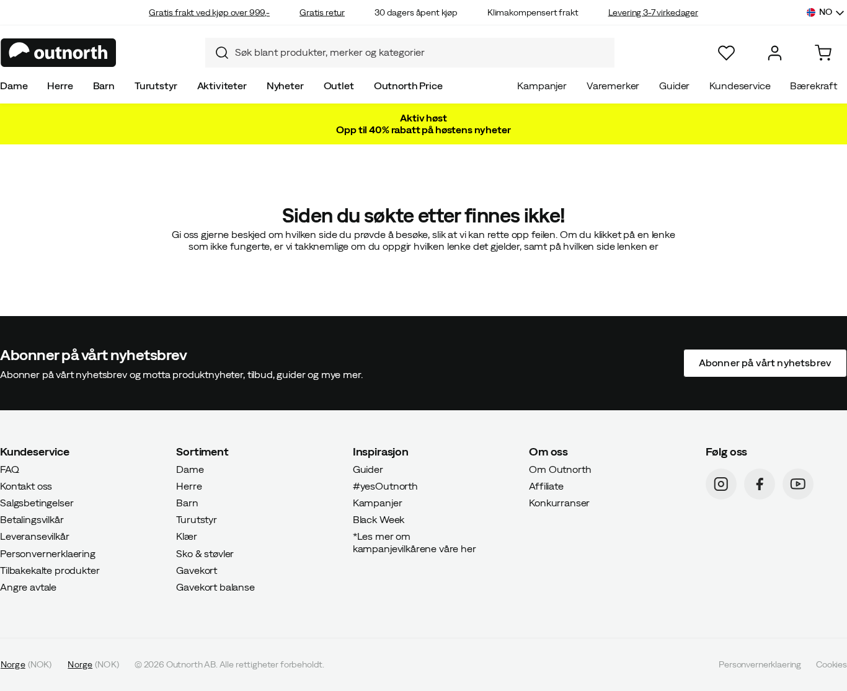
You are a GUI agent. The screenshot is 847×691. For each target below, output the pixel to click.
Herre (60, 85)
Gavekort (196, 569)
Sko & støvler (205, 552)
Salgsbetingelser (36, 502)
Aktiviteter (222, 85)
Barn (104, 85)
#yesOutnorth (385, 485)
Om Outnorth (560, 468)
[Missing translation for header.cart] (823, 53)
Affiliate (546, 485)
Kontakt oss (26, 485)
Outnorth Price (408, 85)
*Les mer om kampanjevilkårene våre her (414, 541)
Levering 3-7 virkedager (653, 12)
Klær (186, 536)
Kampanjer (542, 85)
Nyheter (285, 85)
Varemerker (613, 85)
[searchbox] (421, 52)
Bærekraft (813, 85)
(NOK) (26, 664)
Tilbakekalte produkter (49, 569)
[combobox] (409, 53)
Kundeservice (739, 85)
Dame (13, 85)
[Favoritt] (726, 53)
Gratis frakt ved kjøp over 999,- (209, 12)
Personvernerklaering (47, 552)
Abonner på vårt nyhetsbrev (765, 362)
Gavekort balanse (215, 586)
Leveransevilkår (34, 536)
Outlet (339, 85)
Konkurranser (559, 502)
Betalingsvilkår (32, 519)
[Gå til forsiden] (58, 52)
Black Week (378, 519)
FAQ (9, 468)
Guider (674, 85)
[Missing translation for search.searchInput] (217, 52)
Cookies (831, 664)
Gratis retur (322, 12)
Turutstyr (156, 85)
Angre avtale (28, 586)
